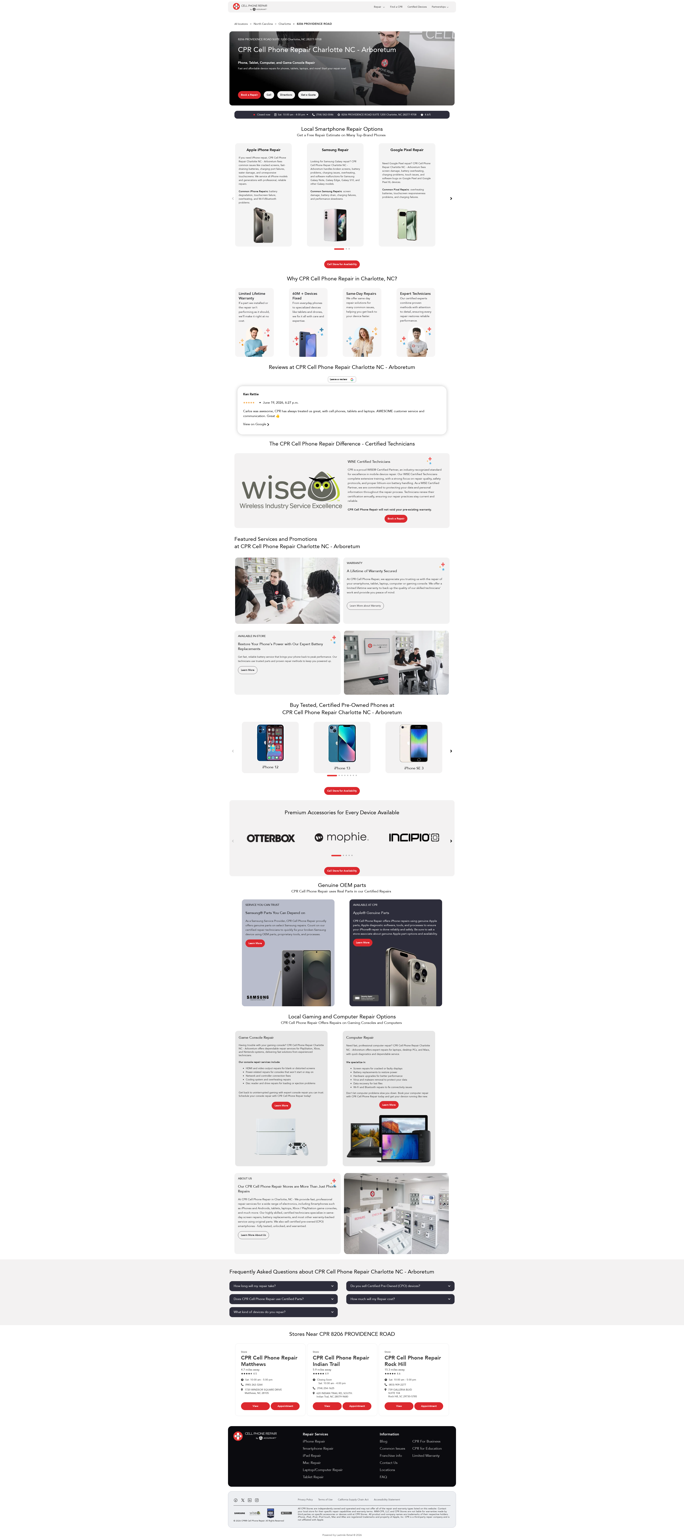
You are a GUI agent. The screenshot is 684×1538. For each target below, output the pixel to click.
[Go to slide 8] (356, 775)
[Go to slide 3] (349, 249)
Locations (387, 1469)
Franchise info (391, 1455)
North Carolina (263, 24)
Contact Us (389, 1462)
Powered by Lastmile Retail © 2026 (342, 1535)
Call (269, 95)
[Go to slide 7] (353, 775)
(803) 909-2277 (397, 1384)
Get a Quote (308, 95)
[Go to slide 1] (339, 249)
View (255, 1406)
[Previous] (233, 198)
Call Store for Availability (342, 264)
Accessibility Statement (387, 1499)
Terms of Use (325, 1499)
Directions (286, 95)
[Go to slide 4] (345, 775)
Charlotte (285, 24)
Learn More (247, 670)
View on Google (255, 424)
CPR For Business (426, 1441)
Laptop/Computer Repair (323, 1469)
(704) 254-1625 (325, 1388)
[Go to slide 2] (346, 249)
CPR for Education (427, 1448)
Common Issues (392, 1448)
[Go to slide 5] (347, 775)
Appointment (285, 1406)
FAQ (383, 1477)
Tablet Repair (313, 1477)
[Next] (451, 198)
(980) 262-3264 (254, 1384)
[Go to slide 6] (350, 775)
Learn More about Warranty (365, 605)
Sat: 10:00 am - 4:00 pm (292, 114)
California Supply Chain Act (353, 1499)
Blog (383, 1441)
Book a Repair (249, 95)
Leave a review (339, 379)
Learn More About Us (253, 1235)
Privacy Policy (305, 1499)
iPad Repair (312, 1455)
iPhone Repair (314, 1441)
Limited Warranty (426, 1455)
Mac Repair (312, 1462)
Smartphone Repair (318, 1448)
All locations (241, 24)
